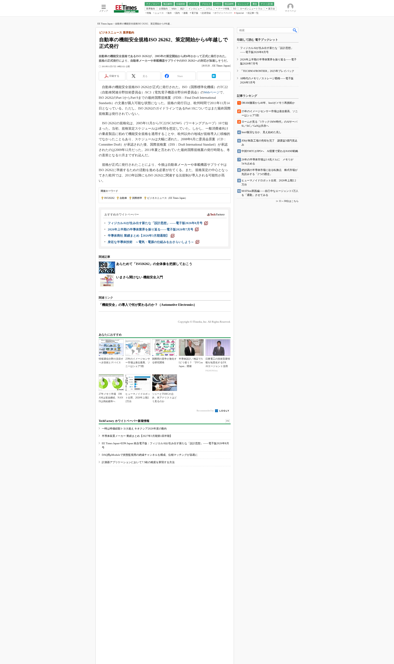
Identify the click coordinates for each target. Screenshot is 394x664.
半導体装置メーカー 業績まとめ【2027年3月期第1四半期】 (137, 435)
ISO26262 (109, 198)
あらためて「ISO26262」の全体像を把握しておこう (154, 264)
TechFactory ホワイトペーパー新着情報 (124, 420)
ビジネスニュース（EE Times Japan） (167, 198)
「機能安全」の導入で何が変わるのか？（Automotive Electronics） (148, 304)
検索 (295, 30)
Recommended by (205, 410)
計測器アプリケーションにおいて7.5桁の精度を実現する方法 (138, 462)
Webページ (212, 92)
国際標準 (137, 198)
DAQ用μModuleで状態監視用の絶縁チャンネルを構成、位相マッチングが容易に (150, 454)
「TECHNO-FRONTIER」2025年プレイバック (267, 70)
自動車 (123, 198)
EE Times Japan (105, 23)
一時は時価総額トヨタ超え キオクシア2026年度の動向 (134, 428)
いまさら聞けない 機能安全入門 (139, 277)
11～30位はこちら (289, 201)
